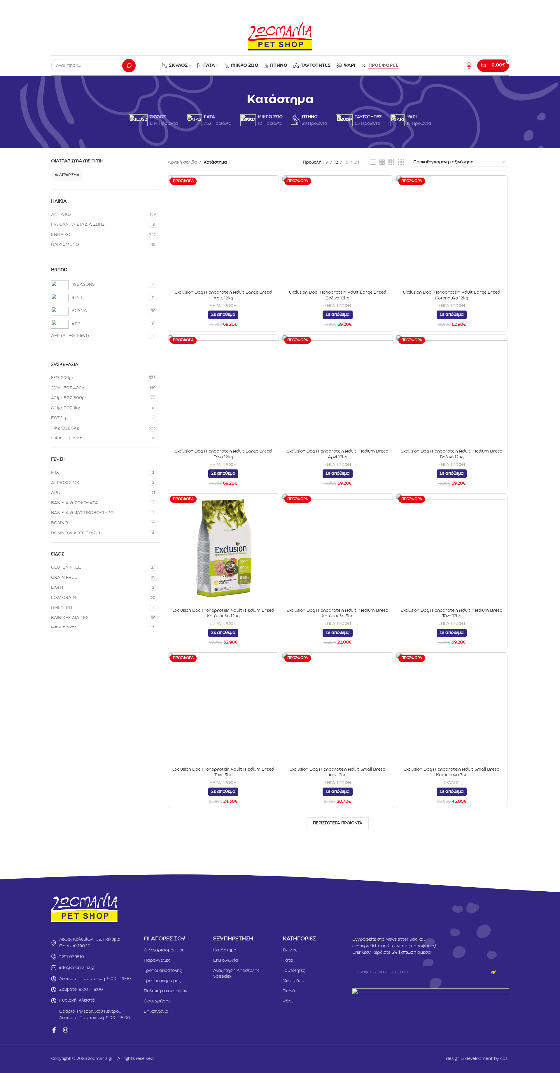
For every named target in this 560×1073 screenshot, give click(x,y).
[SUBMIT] (493, 972)
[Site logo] (280, 36)
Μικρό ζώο (293, 981)
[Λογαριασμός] (469, 65)
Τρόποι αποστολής (163, 970)
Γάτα (288, 960)
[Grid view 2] (382, 162)
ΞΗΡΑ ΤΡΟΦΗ (223, 306)
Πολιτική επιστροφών (165, 991)
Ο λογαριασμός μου (164, 950)
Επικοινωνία (156, 1011)
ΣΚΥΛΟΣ (451, 783)
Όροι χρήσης (157, 1001)
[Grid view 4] (401, 162)
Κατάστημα (225, 950)
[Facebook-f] (54, 1030)
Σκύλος (290, 950)
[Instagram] (66, 1030)
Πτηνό (289, 991)
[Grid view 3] (391, 162)
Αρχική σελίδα (182, 162)
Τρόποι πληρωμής (162, 981)
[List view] (373, 162)
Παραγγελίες (157, 960)
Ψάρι (288, 1001)
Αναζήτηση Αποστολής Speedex (236, 973)
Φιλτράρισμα (67, 175)
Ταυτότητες (294, 970)
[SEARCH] (129, 65)
